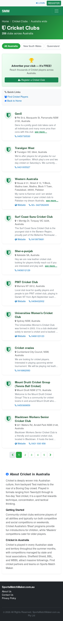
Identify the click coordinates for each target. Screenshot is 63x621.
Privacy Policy (9, 598)
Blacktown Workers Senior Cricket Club (32, 419)
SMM (6, 11)
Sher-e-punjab (24, 251)
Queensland (53, 46)
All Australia (11, 46)
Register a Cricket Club (33, 79)
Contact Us (7, 594)
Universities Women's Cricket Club (34, 315)
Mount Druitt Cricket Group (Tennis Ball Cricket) (32, 384)
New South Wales (32, 46)
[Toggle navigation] (56, 11)
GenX (18, 113)
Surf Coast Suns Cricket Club (34, 217)
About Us (6, 591)
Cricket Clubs (20, 21)
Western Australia (26, 179)
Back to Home (14, 100)
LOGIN (41, 2)
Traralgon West (24, 148)
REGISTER (54, 3)
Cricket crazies (24, 348)
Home (5, 21)
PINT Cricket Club (26, 282)
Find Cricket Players (18, 96)
